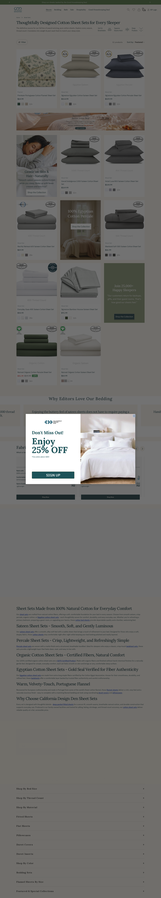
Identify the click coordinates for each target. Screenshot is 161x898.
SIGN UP (53, 475)
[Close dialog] (134, 416)
